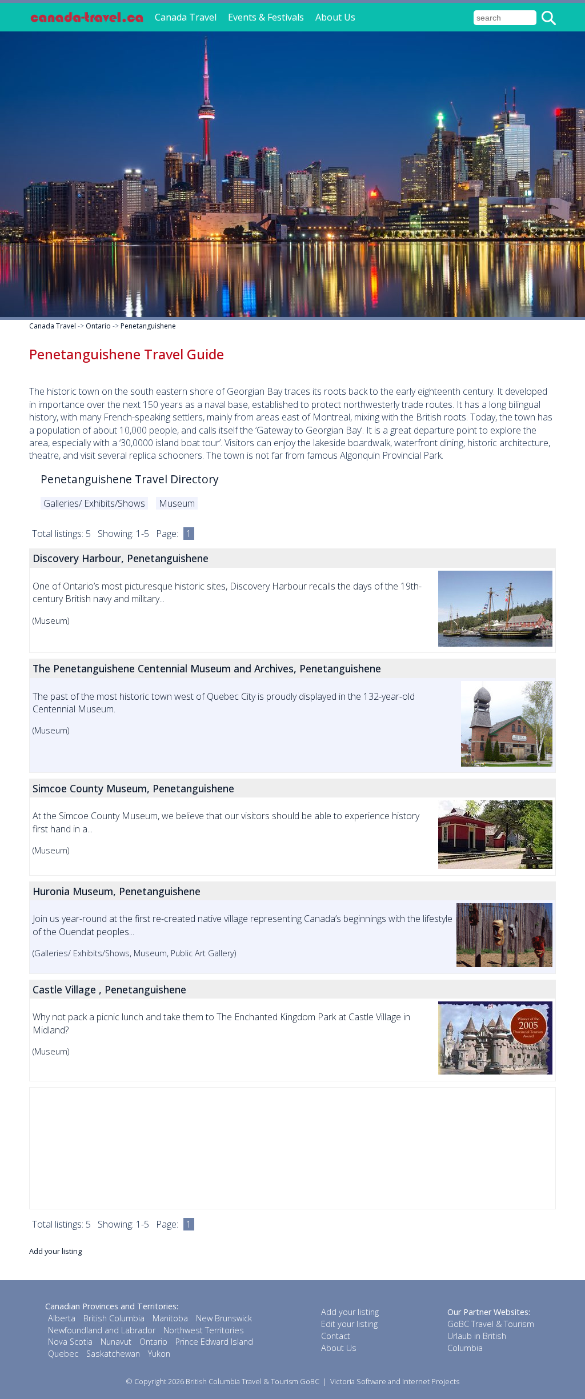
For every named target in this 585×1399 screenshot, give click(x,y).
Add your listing (55, 1251)
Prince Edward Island (214, 1341)
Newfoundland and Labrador (101, 1330)
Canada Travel (186, 17)
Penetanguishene (148, 326)
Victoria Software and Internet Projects (394, 1381)
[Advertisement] (292, 1148)
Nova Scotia (70, 1341)
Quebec (63, 1353)
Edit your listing (349, 1323)
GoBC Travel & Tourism (490, 1323)
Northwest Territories (203, 1330)
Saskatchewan (113, 1353)
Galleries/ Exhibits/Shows (94, 503)
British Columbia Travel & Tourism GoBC (252, 1381)
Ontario (98, 326)
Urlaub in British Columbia (476, 1341)
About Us (335, 17)
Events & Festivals (266, 17)
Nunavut (116, 1341)
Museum (177, 503)
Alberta (61, 1318)
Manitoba (170, 1318)
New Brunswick (224, 1318)
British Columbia (114, 1318)
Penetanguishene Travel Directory (130, 479)
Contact (335, 1335)
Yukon (159, 1353)
